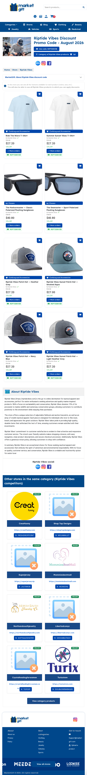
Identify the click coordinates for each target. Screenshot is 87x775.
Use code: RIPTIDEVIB (48, 49)
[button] (11, 24)
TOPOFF (26, 689)
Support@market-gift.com (75, 740)
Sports (40, 752)
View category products (43, 701)
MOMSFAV (63, 586)
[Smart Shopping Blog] (40, 17)
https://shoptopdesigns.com (62, 530)
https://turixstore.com (62, 684)
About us (11, 734)
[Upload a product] (46, 17)
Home (7, 70)
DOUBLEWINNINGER (63, 689)
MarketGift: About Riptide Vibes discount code (26, 77)
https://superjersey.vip (25, 581)
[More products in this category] (71, 54)
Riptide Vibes (26, 70)
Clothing (41, 738)
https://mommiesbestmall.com (62, 581)
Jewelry (41, 745)
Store (14, 70)
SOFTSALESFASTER (25, 638)
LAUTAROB (25, 586)
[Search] (83, 7)
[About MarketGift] (35, 17)
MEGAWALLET (63, 535)
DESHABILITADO (63, 638)
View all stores (43, 764)
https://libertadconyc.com (62, 633)
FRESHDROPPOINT (25, 535)
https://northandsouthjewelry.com (25, 633)
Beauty (41, 742)
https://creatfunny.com (24, 530)
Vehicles (41, 749)
